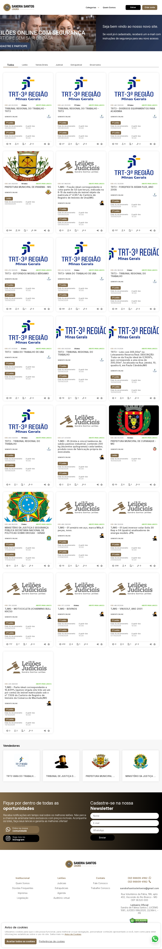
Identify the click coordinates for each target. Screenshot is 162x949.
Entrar (133, 7)
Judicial (59, 65)
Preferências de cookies (52, 941)
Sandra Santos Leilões (19, 7)
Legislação (22, 898)
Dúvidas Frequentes (22, 888)
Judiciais (61, 883)
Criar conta (150, 7)
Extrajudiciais (61, 888)
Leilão (25, 65)
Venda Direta (42, 65)
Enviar (102, 837)
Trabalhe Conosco (100, 888)
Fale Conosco (100, 883)
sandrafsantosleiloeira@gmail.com (139, 888)
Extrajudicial (76, 65)
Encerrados (95, 65)
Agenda (61, 893)
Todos (10, 65)
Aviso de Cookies (73, 934)
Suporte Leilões (139, 921)
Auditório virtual (61, 898)
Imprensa (22, 893)
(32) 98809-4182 (137, 878)
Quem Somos (109, 7)
